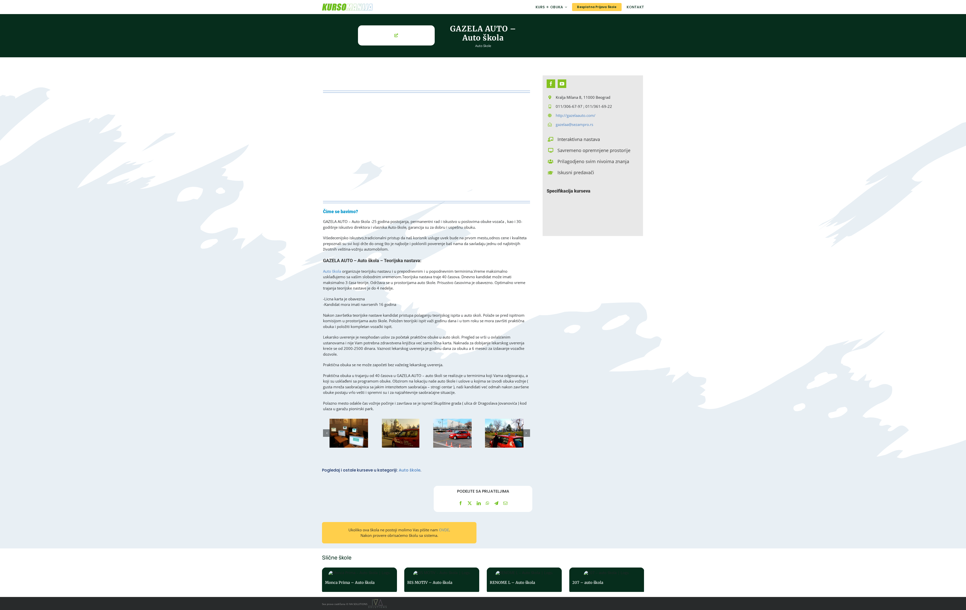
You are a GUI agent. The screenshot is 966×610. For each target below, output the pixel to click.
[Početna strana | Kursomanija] (371, 7)
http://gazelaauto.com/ (575, 115)
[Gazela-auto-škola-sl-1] (349, 433)
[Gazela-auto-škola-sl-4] (504, 433)
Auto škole (483, 45)
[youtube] (562, 83)
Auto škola (332, 271)
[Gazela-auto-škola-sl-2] (401, 433)
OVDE (444, 529)
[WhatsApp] (487, 503)
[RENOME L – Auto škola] (524, 581)
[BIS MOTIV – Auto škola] (441, 581)
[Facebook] (460, 503)
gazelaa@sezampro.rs (574, 124)
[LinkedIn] (478, 503)
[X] (469, 503)
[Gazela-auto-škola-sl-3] (452, 433)
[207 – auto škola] (606, 581)
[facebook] (551, 83)
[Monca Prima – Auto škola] (359, 581)
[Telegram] (496, 503)
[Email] (505, 503)
